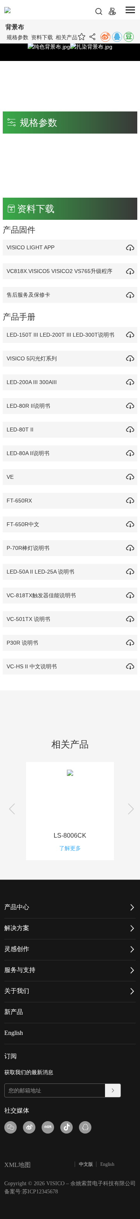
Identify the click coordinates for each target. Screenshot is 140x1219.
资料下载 (42, 37)
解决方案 (16, 928)
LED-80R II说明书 (28, 406)
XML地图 (17, 1165)
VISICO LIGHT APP (30, 247)
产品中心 (16, 907)
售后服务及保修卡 (28, 295)
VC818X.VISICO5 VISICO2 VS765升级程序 (59, 271)
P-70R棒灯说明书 (28, 548)
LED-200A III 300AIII (32, 382)
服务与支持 (19, 970)
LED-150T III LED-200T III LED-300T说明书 (60, 335)
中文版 (86, 1164)
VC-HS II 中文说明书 (32, 666)
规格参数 (17, 37)
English (13, 1032)
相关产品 (66, 37)
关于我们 (16, 991)
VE (10, 477)
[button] (10, 812)
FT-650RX (19, 500)
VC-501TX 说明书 (28, 619)
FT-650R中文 (23, 524)
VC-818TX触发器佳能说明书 (41, 595)
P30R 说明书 (22, 643)
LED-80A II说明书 (28, 453)
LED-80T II (20, 429)
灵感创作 (16, 949)
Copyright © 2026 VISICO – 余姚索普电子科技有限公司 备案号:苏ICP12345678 (70, 1188)
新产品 (13, 1012)
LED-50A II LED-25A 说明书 (40, 572)
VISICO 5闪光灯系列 (32, 358)
